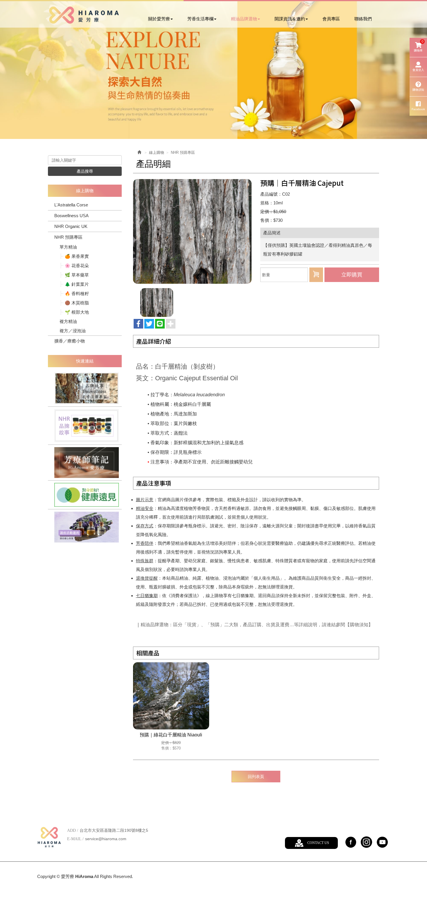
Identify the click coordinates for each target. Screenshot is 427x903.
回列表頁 (256, 776)
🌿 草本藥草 (77, 274)
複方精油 (68, 321)
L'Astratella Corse (71, 204)
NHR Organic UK (70, 226)
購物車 (419, 46)
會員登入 (418, 70)
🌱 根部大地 (77, 312)
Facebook (418, 109)
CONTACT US (318, 843)
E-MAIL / (75, 839)
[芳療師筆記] (85, 463)
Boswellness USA (71, 215)
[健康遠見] (85, 495)
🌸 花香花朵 (77, 265)
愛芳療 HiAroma (84, 15)
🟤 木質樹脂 (77, 302)
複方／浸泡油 (73, 330)
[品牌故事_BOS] (85, 388)
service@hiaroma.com (105, 838)
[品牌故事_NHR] (85, 426)
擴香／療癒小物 (69, 340)
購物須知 (418, 89)
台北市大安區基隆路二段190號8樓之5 (114, 830)
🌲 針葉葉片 (77, 284)
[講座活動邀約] (85, 527)
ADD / (72, 830)
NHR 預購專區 (68, 237)
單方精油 (68, 247)
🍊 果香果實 (77, 256)
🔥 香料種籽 (77, 293)
